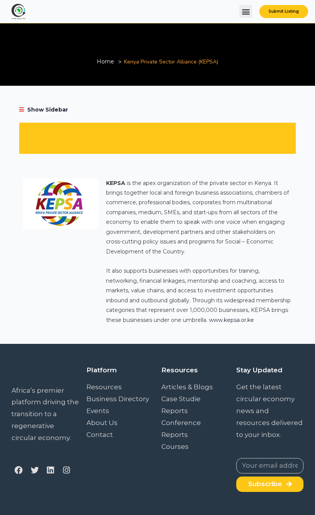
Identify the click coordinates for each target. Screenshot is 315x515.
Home (105, 61)
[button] (245, 11)
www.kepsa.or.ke (231, 320)
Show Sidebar (47, 109)
